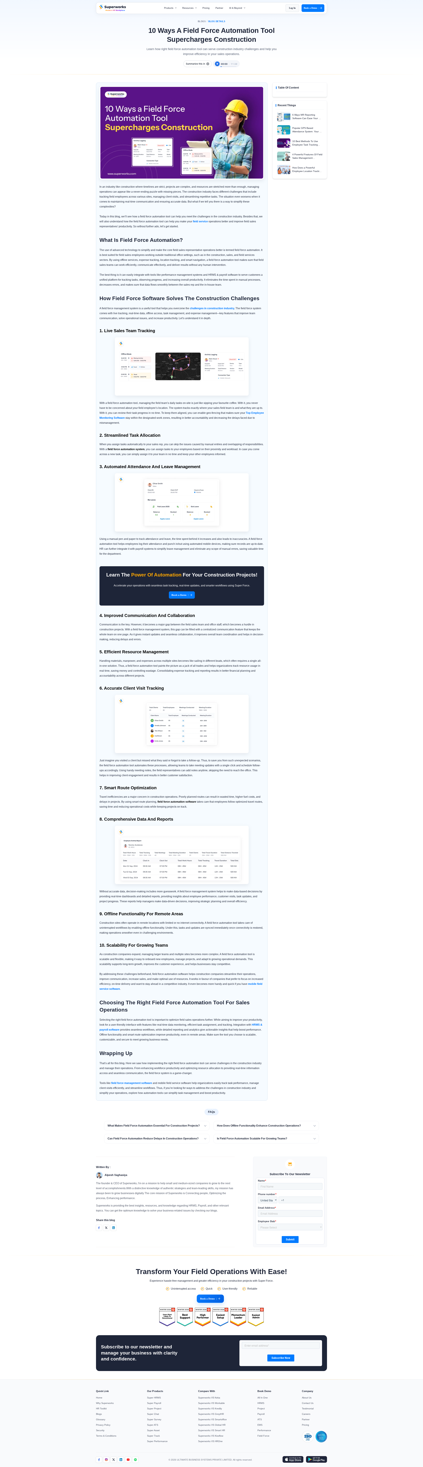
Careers (306, 1414)
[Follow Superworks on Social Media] (135, 1460)
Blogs (202, 21)
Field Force (263, 1435)
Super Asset (153, 1430)
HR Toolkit (101, 1408)
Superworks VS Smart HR (211, 1430)
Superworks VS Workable (211, 1403)
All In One (262, 1397)
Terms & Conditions (106, 1435)
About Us (306, 1397)
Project (261, 1408)
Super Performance (157, 1441)
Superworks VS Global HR (212, 1425)
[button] (156, 1125)
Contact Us (307, 1403)
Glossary (100, 1419)
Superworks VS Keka (209, 1397)
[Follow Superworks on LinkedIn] (121, 1460)
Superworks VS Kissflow (210, 1435)
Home (99, 1397)
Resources (188, 8)
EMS (259, 1425)
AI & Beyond (236, 8)
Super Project (154, 1408)
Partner (219, 8)
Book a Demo (311, 8)
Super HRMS (154, 1397)
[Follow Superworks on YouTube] (128, 1460)
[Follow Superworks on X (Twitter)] (113, 1460)
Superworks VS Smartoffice (212, 1419)
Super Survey (154, 1419)
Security (100, 1430)
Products (169, 8)
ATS (259, 1419)
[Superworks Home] (112, 10)
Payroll (261, 1414)
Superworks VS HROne (210, 1441)
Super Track (153, 1435)
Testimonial (308, 1408)
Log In (292, 8)
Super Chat (153, 1414)
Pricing (206, 8)
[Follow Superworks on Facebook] (99, 1460)
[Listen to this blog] (217, 63)
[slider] (228, 65)
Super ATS (152, 1425)
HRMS (260, 1403)
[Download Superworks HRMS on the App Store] (292, 1459)
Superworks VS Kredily (210, 1408)
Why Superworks (105, 1403)
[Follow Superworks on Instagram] (106, 1460)
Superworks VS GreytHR (211, 1414)
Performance (264, 1430)
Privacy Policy (103, 1425)
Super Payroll (154, 1403)
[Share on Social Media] (99, 1227)
